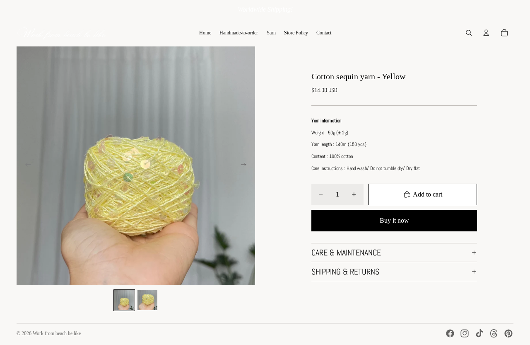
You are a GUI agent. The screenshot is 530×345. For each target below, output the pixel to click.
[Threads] (494, 333)
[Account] (486, 33)
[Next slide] (246, 166)
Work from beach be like (57, 333)
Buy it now (394, 220)
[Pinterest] (508, 333)
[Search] (469, 33)
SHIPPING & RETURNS (345, 271)
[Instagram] (465, 333)
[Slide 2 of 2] (147, 300)
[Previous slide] (26, 166)
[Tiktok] (479, 333)
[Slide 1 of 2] (124, 300)
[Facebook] (450, 333)
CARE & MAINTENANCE (346, 252)
